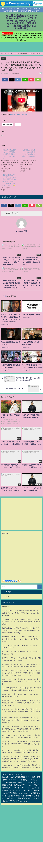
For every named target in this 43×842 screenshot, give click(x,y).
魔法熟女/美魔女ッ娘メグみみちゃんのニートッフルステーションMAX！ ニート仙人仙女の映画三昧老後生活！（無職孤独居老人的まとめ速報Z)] (21, 630)
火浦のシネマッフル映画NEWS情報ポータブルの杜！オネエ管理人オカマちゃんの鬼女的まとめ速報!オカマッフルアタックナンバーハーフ (21, 703)
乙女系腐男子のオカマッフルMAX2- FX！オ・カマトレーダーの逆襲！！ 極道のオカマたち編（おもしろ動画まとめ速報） (21, 622)
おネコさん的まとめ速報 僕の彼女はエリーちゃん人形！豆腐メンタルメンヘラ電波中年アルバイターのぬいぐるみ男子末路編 (21, 613)
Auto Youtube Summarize (19, 114)
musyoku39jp (21, 231)
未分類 (3, 58)
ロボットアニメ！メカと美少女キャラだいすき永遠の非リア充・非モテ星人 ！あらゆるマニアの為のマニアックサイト (21, 681)
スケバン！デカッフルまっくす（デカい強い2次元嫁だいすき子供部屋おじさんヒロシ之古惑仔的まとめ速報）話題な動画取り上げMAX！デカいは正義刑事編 (21, 729)
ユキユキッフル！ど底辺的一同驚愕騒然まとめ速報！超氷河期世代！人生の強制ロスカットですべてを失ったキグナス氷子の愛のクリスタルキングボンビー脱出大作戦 (21, 759)
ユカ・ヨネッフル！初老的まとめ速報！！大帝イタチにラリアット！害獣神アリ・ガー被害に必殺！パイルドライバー (21, 711)
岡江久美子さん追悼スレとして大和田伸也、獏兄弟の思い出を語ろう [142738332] (9, 154)
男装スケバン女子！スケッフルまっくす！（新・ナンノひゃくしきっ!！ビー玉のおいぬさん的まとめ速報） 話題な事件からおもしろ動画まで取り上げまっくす (21, 673)
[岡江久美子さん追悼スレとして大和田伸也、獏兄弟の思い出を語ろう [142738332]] (10, 160)
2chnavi (5, 533)
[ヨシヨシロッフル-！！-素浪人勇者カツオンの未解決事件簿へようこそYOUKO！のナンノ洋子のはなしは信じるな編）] (21, 744)
